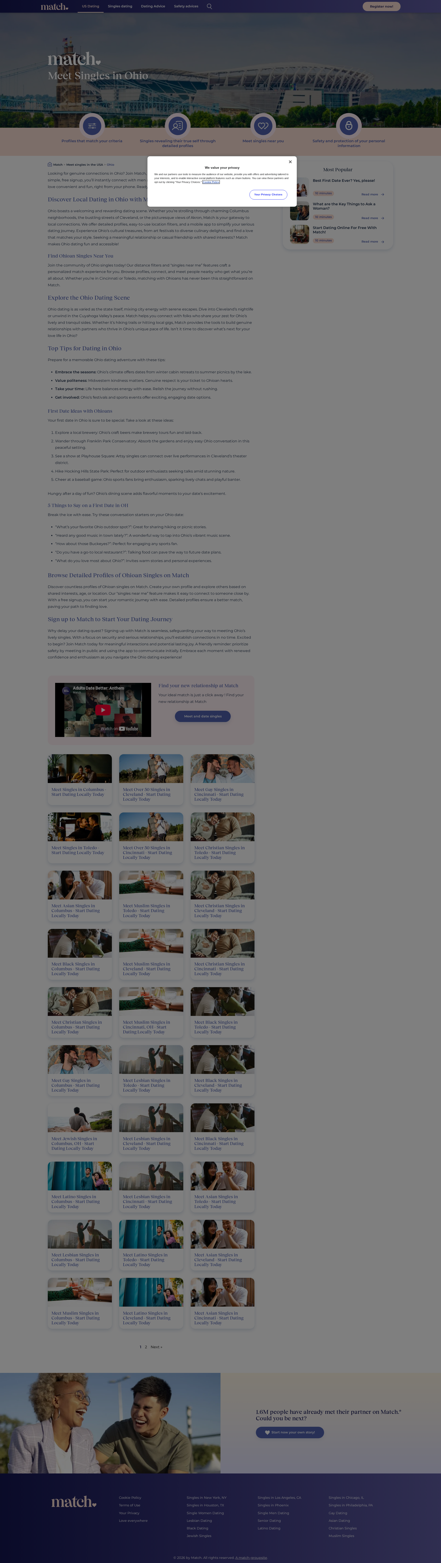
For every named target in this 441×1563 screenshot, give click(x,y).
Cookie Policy (211, 182)
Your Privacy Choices (268, 194)
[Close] (290, 162)
